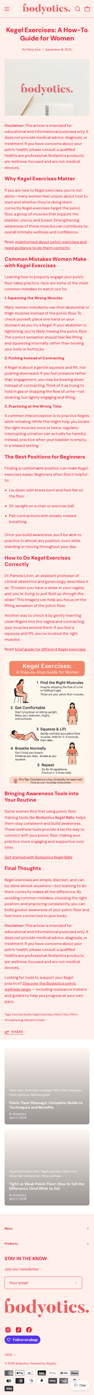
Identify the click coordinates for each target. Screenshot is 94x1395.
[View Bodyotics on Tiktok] (18, 1329)
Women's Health (34, 1020)
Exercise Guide (21, 1014)
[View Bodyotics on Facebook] (29, 1329)
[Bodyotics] (47, 8)
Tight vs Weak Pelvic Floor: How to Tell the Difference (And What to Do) (46, 1186)
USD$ (8, 1355)
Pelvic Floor (61, 1014)
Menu (9, 1228)
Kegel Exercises (43, 1014)
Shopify (51, 1363)
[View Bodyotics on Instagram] (8, 1329)
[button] (77, 9)
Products (11, 1244)
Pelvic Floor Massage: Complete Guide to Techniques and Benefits (46, 1105)
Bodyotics (22, 1363)
